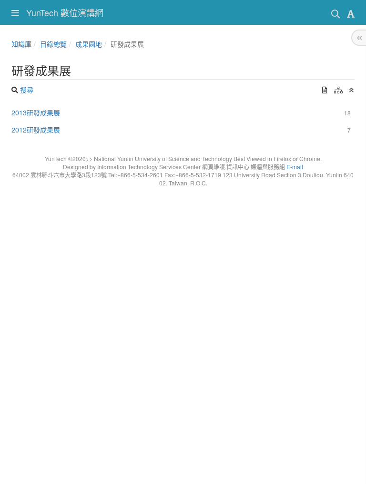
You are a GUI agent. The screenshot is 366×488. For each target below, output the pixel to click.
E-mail (294, 167)
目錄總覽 (53, 44)
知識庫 (21, 44)
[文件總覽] (324, 89)
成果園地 (88, 44)
